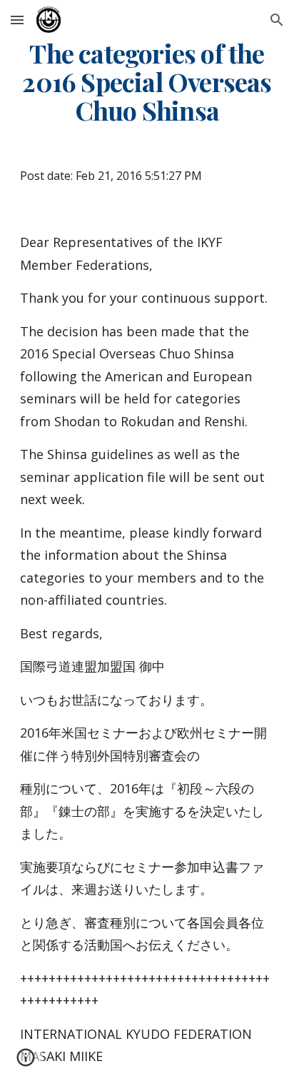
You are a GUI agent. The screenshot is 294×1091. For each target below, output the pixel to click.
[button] (17, 19)
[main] (147, 82)
